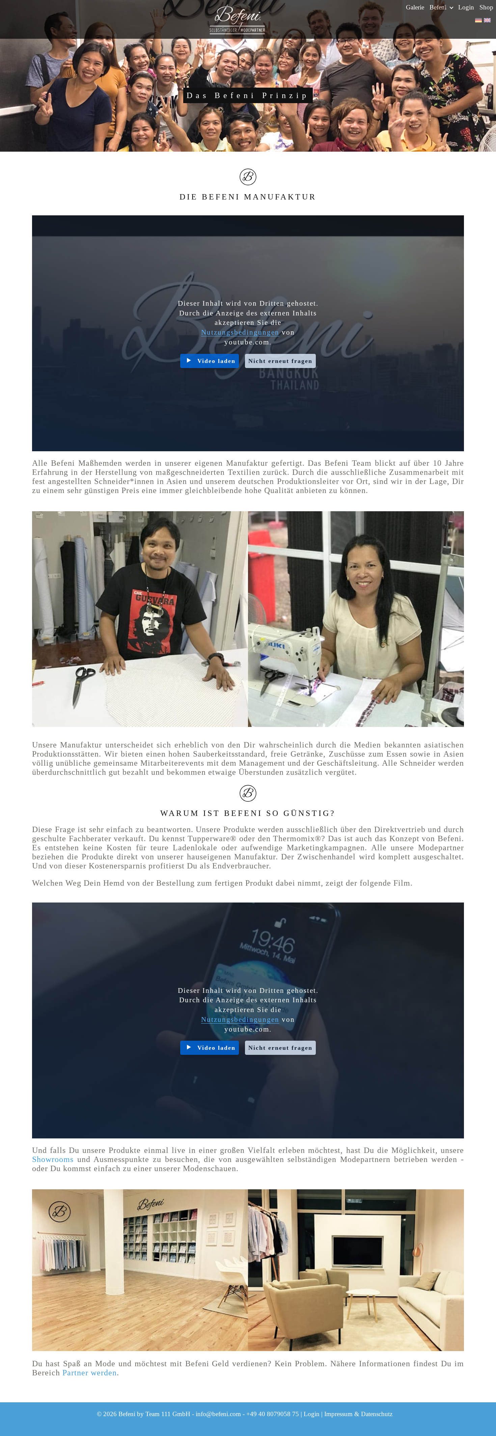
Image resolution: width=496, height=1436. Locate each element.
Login (466, 7)
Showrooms (53, 1159)
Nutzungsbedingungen (240, 332)
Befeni (439, 7)
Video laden (216, 361)
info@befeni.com (218, 1413)
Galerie (415, 7)
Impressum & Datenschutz (358, 1413)
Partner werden (89, 1372)
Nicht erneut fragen (280, 361)
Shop (486, 7)
